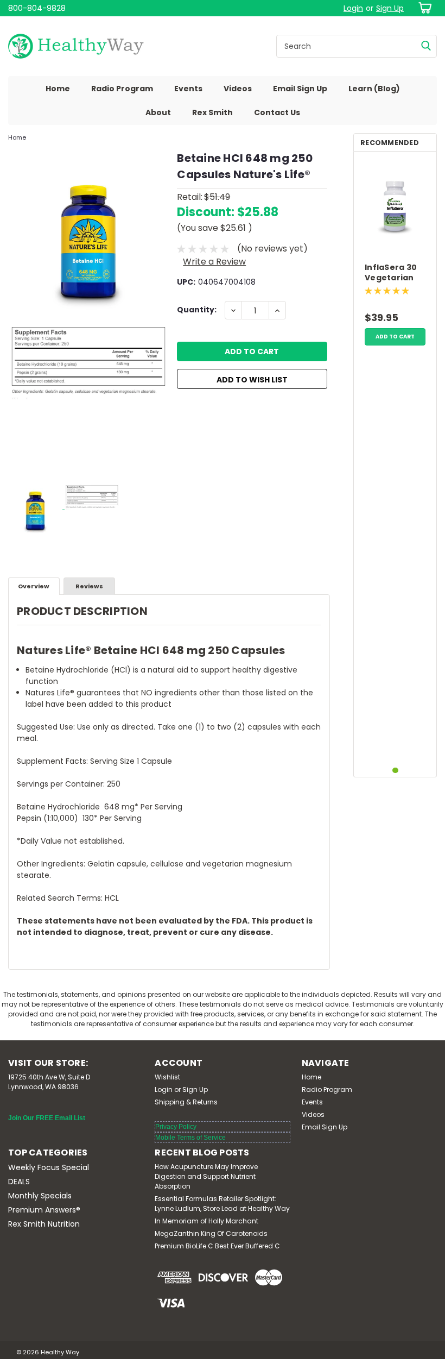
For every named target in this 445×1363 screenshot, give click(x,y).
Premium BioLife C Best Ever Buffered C (217, 1246)
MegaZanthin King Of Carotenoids (211, 1233)
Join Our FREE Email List (46, 1118)
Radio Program (122, 88)
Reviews (89, 586)
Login (353, 8)
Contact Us (277, 112)
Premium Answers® (44, 1209)
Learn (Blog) (374, 88)
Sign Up (390, 8)
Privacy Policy (175, 1126)
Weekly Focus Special (48, 1167)
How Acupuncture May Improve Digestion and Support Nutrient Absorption (206, 1176)
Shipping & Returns (186, 1102)
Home (58, 88)
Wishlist (167, 1077)
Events (188, 88)
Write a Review (214, 261)
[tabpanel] (395, 255)
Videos (238, 88)
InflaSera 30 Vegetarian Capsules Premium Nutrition (391, 273)
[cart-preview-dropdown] (423, 8)
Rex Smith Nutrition (44, 1223)
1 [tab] (395, 771)
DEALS (19, 1181)
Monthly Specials (40, 1195)
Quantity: (197, 309)
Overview (33, 586)
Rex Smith (212, 112)
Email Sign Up (300, 88)
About (158, 112)
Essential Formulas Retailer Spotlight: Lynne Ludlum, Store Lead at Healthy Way (222, 1203)
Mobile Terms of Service (190, 1137)
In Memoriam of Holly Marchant (206, 1221)
